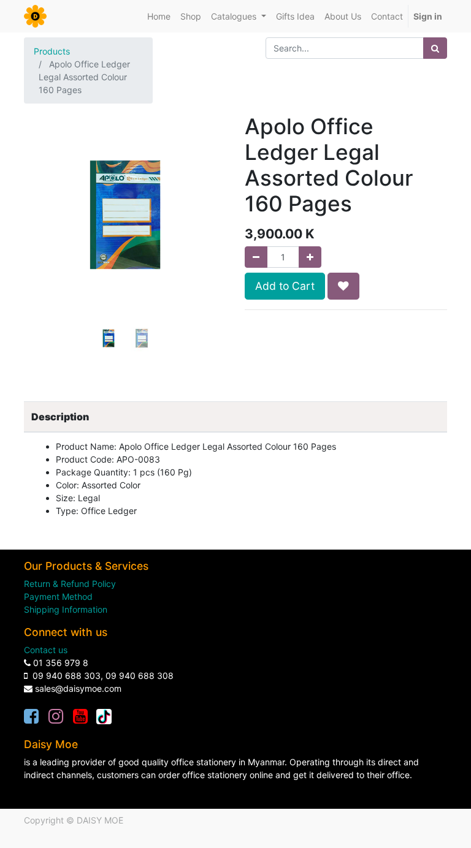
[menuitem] (158, 16)
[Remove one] (256, 257)
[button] (39, 235)
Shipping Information (65, 609)
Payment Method (58, 596)
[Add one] (310, 257)
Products (52, 51)
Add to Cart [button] (285, 285)
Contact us (45, 650)
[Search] (435, 48)
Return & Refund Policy (70, 583)
